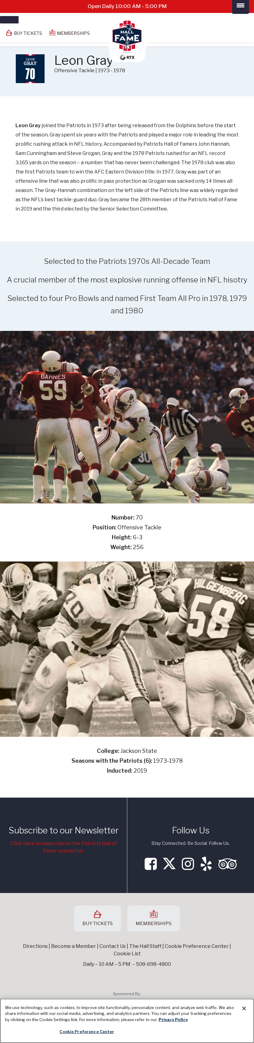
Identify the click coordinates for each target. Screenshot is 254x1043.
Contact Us (112, 946)
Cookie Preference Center (86, 1031)
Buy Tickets (28, 33)
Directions (35, 946)
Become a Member (73, 946)
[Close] (244, 1008)
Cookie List (127, 954)
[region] (127, 1021)
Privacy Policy (173, 1019)
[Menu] (9, 19)
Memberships (73, 33)
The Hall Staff (145, 946)
